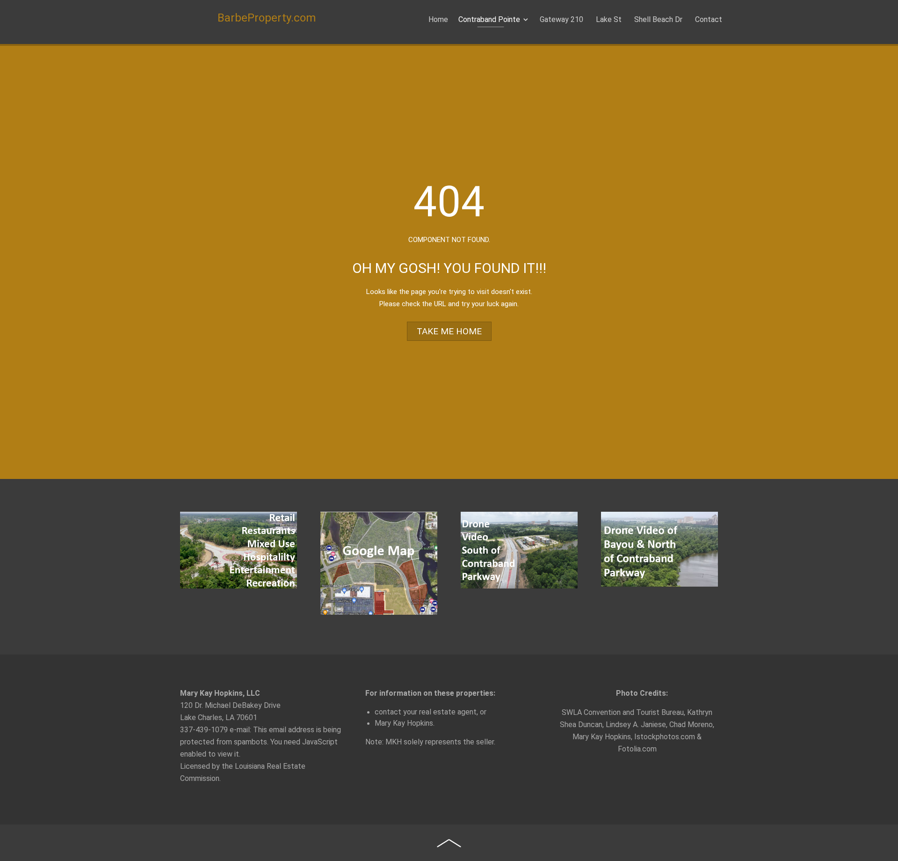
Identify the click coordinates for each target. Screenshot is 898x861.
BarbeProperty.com (266, 17)
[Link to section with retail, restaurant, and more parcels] (238, 550)
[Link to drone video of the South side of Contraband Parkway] (519, 550)
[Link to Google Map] (378, 563)
